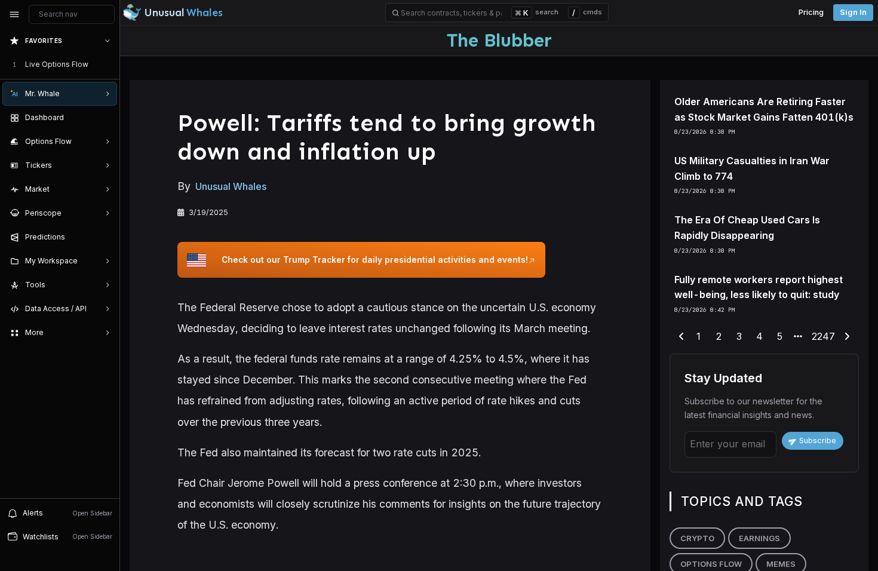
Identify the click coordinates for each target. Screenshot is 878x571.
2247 (823, 336)
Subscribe (817, 440)
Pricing (811, 12)
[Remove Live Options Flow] (108, 64)
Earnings (759, 538)
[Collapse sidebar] (14, 14)
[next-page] (847, 337)
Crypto (697, 538)
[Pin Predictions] (105, 237)
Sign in (853, 12)
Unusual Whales (230, 186)
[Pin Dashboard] (105, 118)
